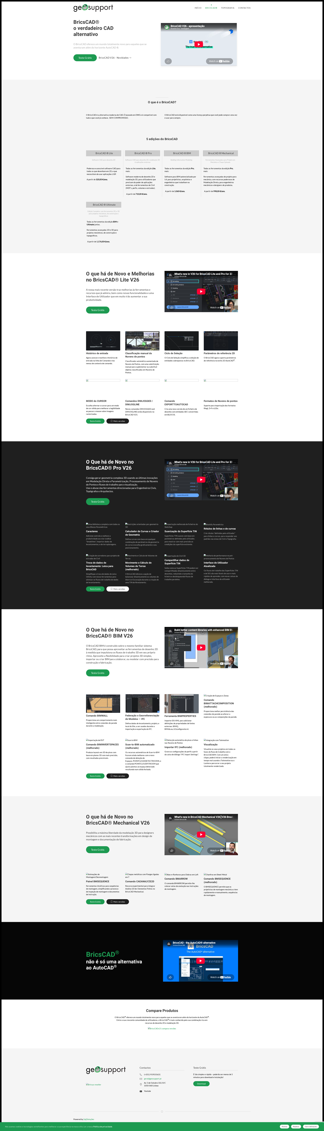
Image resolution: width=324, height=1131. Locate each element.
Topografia (227, 8)
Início (198, 8)
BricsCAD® (211, 8)
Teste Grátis (85, 57)
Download (201, 1084)
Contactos (244, 8)
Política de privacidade (102, 1126)
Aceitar (284, 1127)
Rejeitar (296, 1127)
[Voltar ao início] (93, 8)
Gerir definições (311, 1127)
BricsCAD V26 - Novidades (114, 57)
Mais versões (119, 421)
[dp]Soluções (89, 1119)
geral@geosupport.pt (152, 1078)
